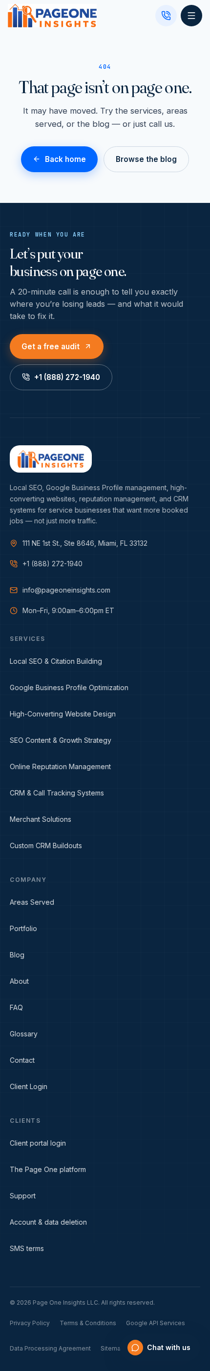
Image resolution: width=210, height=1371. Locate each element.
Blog (17, 955)
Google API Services (155, 1323)
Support (23, 1196)
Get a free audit (50, 346)
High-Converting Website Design (63, 714)
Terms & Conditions (88, 1323)
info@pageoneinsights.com (66, 590)
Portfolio (23, 928)
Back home (65, 158)
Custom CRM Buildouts (46, 845)
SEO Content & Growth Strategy (60, 740)
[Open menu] (191, 15)
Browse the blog (146, 158)
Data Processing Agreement (50, 1348)
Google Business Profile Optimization (69, 687)
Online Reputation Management (60, 766)
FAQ (16, 1007)
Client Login (28, 1086)
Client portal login (38, 1143)
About (19, 981)
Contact (22, 1060)
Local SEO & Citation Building (56, 661)
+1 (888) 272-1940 (67, 377)
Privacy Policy (30, 1323)
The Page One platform (48, 1169)
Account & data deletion (48, 1222)
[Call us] (166, 15)
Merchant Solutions (40, 819)
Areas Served (32, 902)
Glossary (24, 1034)
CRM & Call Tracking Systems (57, 793)
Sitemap (113, 1348)
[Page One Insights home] (52, 15)
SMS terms (27, 1248)
